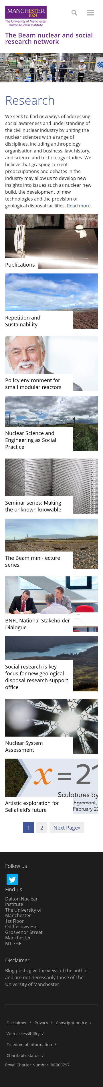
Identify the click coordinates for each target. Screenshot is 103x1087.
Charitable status (23, 1055)
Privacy (41, 1022)
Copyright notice (71, 1022)
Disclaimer (17, 1022)
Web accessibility (23, 1033)
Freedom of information (29, 1044)
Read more (79, 206)
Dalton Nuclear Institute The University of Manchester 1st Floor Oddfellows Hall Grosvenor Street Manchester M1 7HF (24, 921)
